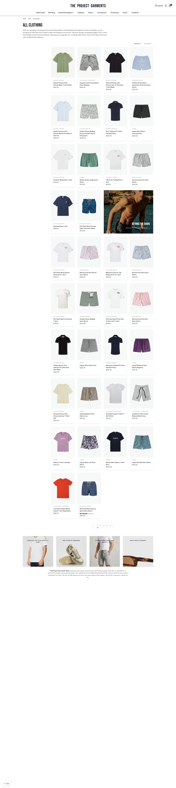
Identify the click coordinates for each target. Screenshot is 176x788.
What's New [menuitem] (40, 12)
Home (24, 18)
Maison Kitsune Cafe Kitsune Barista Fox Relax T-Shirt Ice (62, 133)
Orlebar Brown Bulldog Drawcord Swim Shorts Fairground (87, 133)
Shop (29, 18)
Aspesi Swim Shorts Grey (88, 365)
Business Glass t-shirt (60, 226)
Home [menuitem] (125, 12)
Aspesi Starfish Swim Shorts (141, 462)
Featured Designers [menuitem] (65, 12)
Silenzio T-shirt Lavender (61, 462)
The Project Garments (87, 80)
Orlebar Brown (137, 80)
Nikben (82, 177)
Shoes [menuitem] (90, 12)
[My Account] (166, 5)
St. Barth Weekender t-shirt (62, 180)
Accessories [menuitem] (101, 12)
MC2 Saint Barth (59, 177)
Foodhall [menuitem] (135, 12)
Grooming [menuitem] (114, 12)
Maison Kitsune (58, 80)
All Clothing (36, 18)
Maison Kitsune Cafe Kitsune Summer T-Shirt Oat (61, 416)
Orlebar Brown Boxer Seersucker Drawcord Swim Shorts (141, 85)
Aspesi (134, 129)
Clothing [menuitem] (81, 12)
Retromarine (136, 177)
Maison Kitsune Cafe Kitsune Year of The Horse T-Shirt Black (114, 85)
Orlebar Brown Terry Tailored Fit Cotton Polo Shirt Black (61, 367)
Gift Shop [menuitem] (51, 12)
